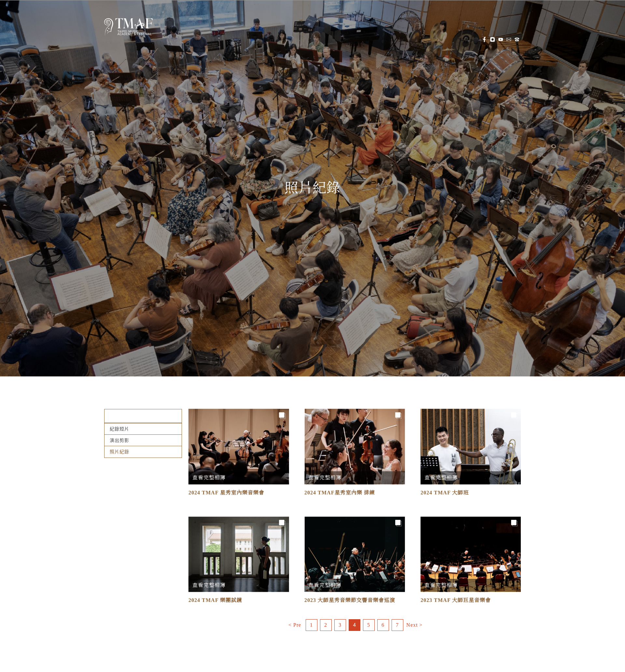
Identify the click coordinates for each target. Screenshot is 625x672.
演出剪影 (119, 440)
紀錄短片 (119, 429)
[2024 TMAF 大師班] (471, 446)
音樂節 (231, 28)
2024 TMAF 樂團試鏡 (215, 600)
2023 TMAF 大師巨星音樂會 (456, 600)
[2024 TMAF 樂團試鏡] (238, 554)
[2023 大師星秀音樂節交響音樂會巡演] (354, 554)
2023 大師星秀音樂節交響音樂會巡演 (349, 600)
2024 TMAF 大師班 (445, 492)
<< (295, 625)
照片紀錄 (312, 188)
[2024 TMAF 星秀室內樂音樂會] (238, 446)
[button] (175, 28)
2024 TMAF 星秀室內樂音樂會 (226, 492)
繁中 (326, 28)
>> (414, 625)
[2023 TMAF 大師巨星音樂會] (471, 554)
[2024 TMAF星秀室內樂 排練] (354, 446)
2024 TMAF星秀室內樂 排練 (339, 492)
